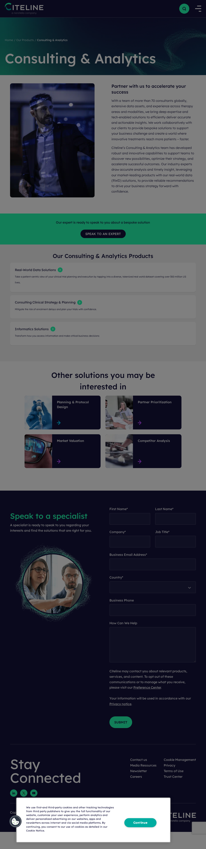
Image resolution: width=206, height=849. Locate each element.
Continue (140, 822)
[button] (15, 821)
